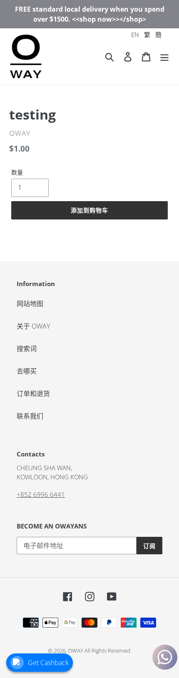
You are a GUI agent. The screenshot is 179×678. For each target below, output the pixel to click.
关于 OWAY (33, 326)
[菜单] (164, 56)
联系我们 (30, 416)
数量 (17, 172)
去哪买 (27, 371)
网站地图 (30, 303)
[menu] (146, 35)
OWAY (75, 650)
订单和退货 (33, 393)
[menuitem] (135, 35)
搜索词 (27, 348)
